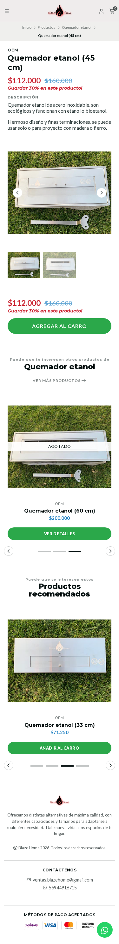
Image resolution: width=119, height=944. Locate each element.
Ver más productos (57, 381)
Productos (46, 27)
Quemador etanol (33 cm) (59, 725)
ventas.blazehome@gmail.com (63, 880)
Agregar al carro (59, 326)
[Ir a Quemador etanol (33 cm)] (59, 660)
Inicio (26, 27)
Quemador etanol (76, 27)
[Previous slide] (17, 193)
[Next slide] (101, 193)
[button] (44, 551)
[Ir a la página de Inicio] (59, 11)
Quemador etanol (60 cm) (59, 511)
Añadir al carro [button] (59, 748)
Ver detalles (59, 533)
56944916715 (63, 888)
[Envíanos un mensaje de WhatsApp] (105, 930)
